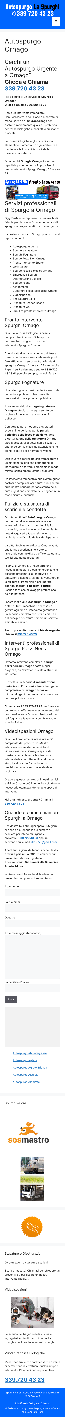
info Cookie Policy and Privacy (32, 1403)
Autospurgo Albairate (26, 1082)
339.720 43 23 (24, 88)
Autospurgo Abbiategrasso (30, 1053)
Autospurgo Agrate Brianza (30, 1067)
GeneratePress (35, 1411)
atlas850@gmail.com (43, 842)
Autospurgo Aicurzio (25, 1074)
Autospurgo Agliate (25, 1060)
